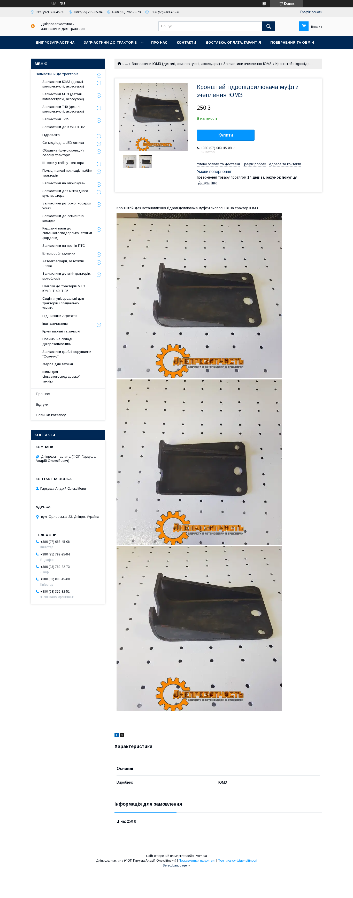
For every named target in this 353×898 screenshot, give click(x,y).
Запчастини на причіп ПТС (63, 246)
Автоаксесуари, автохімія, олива (63, 263)
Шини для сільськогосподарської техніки (61, 376)
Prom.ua (201, 856)
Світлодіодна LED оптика (63, 143)
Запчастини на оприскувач (64, 183)
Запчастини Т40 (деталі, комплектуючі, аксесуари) (63, 109)
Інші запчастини (55, 323)
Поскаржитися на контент (197, 860)
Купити (225, 135)
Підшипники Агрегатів (59, 316)
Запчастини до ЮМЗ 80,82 (63, 127)
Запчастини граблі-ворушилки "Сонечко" (66, 354)
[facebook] (116, 736)
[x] (122, 736)
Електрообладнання (58, 253)
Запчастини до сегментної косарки (63, 218)
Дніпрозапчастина (54, 42)
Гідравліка (51, 135)
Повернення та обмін (292, 42)
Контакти (186, 42)
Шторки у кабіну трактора (63, 163)
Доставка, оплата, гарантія (233, 42)
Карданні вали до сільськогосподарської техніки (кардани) (67, 233)
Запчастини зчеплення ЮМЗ (248, 64)
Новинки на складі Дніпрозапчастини (57, 341)
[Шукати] (268, 26)
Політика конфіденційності (237, 860)
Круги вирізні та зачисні (61, 331)
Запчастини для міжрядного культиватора (65, 193)
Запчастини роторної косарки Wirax (66, 205)
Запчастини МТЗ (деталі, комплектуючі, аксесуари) (63, 96)
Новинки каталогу (51, 415)
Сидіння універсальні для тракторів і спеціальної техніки (63, 303)
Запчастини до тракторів (110, 42)
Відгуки (42, 404)
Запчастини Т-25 (55, 119)
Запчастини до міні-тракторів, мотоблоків (66, 276)
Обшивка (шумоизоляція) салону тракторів (63, 152)
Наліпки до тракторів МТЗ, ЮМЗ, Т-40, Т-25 (64, 288)
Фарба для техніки (57, 364)
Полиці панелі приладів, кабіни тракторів (67, 173)
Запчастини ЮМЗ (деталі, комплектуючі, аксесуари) (176, 64)
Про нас (159, 42)
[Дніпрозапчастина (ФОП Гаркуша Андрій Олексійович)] (33, 27)
